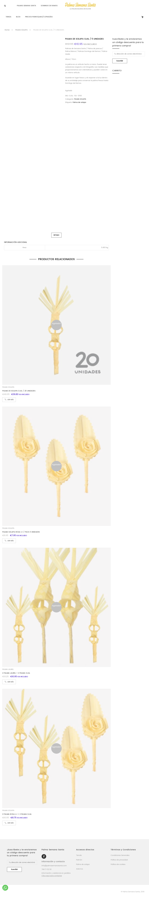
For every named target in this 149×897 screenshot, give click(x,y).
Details (56, 235)
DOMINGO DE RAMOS (49, 5)
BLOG (18, 16)
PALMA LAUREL (8, 669)
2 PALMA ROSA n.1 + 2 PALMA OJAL (17, 814)
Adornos (79, 869)
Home (7, 30)
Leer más (10, 400)
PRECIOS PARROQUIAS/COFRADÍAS (39, 16)
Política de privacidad (119, 860)
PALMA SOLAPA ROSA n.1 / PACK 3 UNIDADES (21, 532)
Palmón (79, 860)
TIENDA (8, 16)
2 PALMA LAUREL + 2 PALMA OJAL (16, 673)
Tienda (79, 855)
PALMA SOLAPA (21, 30)
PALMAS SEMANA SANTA (26, 5)
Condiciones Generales (120, 855)
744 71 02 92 (46, 869)
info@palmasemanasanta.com (54, 865)
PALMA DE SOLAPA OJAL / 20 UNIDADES (18, 391)
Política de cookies (118, 864)
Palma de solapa (79, 102)
